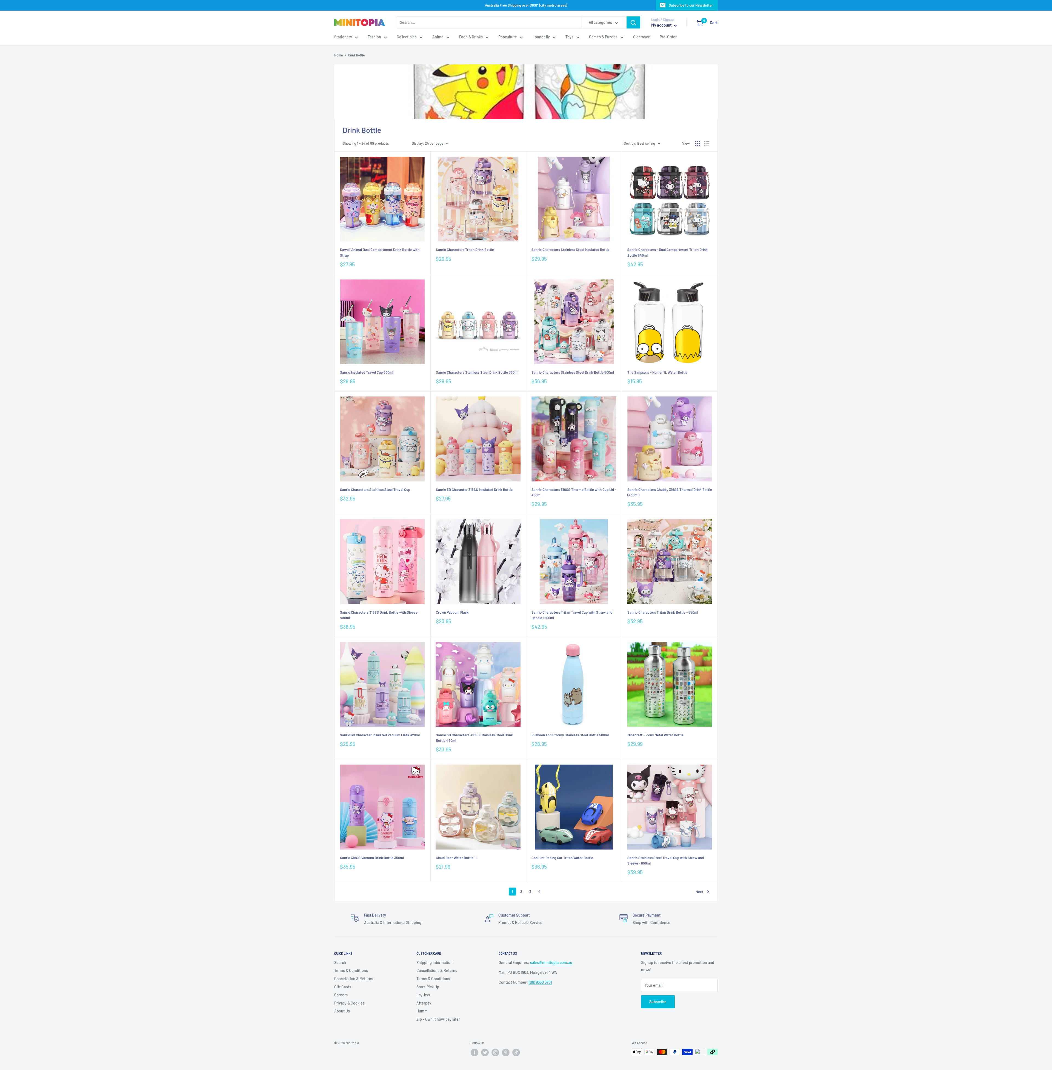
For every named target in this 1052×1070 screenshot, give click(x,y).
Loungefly (541, 37)
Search (340, 962)
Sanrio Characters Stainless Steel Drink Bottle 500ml (572, 372)
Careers (341, 994)
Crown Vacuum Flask (452, 612)
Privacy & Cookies (349, 1003)
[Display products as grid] (697, 143)
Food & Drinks (471, 37)
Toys (569, 37)
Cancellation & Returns (353, 978)
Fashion (374, 37)
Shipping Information (434, 962)
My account (662, 25)
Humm (422, 1011)
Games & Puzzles (603, 37)
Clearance (641, 37)
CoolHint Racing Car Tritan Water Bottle (562, 858)
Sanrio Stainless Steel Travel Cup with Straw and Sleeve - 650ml (665, 860)
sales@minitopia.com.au (551, 962)
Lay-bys (423, 994)
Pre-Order (668, 37)
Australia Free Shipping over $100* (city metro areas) (526, 5)
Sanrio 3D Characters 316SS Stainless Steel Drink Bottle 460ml (474, 738)
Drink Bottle (356, 55)
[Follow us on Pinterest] (506, 1052)
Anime (438, 37)
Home (338, 55)
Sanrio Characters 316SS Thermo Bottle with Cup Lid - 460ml (573, 492)
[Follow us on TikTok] (516, 1052)
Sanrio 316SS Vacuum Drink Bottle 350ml (372, 858)
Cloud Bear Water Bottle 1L (457, 858)
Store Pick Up (427, 987)
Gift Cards (342, 987)
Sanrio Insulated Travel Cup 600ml (366, 372)
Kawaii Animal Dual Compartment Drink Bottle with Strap (379, 252)
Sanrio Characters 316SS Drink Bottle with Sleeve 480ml (379, 615)
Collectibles (407, 37)
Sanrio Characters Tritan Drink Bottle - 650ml (662, 612)
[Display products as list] (706, 143)
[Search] (633, 22)
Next (699, 891)
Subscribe (658, 1001)
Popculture (507, 37)
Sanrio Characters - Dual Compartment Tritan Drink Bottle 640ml (667, 252)
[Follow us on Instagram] (495, 1052)
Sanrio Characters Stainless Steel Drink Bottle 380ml (477, 372)
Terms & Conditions (351, 970)
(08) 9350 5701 (540, 982)
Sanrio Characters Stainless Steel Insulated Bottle (570, 249)
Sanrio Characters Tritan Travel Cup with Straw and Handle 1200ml (571, 615)
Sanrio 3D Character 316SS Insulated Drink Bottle (474, 489)
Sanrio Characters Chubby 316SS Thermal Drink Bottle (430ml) (669, 492)
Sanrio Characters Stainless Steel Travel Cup (375, 489)
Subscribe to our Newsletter (691, 5)
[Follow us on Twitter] (485, 1052)
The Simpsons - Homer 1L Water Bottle (657, 372)
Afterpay (423, 1003)
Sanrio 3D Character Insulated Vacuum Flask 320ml (380, 735)
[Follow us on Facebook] (474, 1052)
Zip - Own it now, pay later (438, 1019)
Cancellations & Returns (436, 970)
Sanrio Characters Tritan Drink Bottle (465, 249)
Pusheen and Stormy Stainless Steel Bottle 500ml (570, 735)
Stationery (343, 37)
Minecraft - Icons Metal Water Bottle (655, 735)
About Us (342, 1011)
